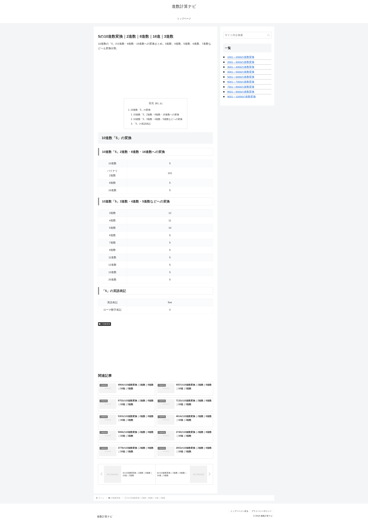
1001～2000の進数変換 (240, 57)
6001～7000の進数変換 (240, 81)
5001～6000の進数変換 (240, 76)
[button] (268, 35)
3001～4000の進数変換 (240, 67)
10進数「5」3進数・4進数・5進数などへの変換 (157, 119)
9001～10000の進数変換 (241, 96)
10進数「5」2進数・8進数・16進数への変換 (156, 114)
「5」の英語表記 (142, 123)
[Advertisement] (155, 74)
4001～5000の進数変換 (240, 71)
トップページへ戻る (239, 511)
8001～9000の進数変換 (240, 91)
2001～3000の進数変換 (240, 62)
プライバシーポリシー (261, 511)
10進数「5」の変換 (141, 109)
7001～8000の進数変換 (240, 86)
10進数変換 (105, 324)
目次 (151, 103)
